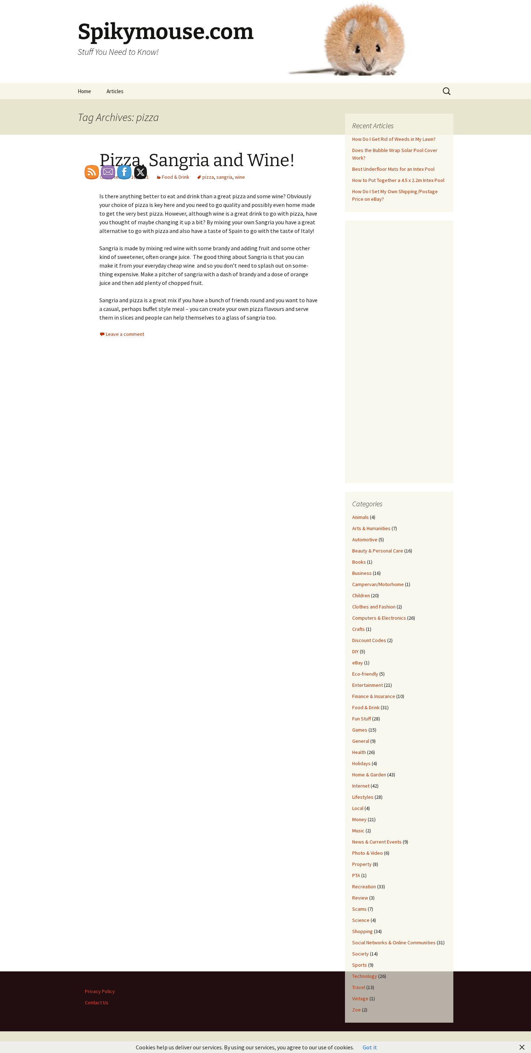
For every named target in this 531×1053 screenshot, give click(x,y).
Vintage (360, 998)
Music (358, 830)
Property (362, 864)
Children (361, 595)
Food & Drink (175, 177)
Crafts (358, 629)
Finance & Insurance (373, 696)
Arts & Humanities (371, 528)
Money (359, 819)
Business (362, 573)
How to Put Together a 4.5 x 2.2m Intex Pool (398, 180)
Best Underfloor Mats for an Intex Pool (393, 169)
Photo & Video (367, 853)
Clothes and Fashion (374, 606)
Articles (115, 91)
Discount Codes (369, 640)
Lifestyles (363, 797)
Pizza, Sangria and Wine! (197, 160)
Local (357, 808)
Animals (360, 517)
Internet (361, 786)
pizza (208, 177)
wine (240, 177)
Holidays (361, 763)
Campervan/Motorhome (378, 584)
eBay (357, 662)
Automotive (364, 539)
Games (359, 730)
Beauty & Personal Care (377, 550)
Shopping (362, 931)
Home (84, 91)
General (360, 741)
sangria (224, 177)
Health (359, 752)
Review (360, 897)
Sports (359, 965)
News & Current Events (377, 841)
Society (360, 953)
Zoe (356, 1009)
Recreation (364, 886)
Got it (370, 1047)
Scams (359, 909)
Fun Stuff (361, 718)
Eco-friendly (365, 674)
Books (359, 562)
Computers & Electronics (379, 618)
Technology (364, 976)
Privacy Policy (100, 991)
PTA (356, 875)
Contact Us (96, 1002)
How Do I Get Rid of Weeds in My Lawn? (394, 139)
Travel (358, 987)
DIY (355, 651)
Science (361, 920)
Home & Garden (369, 774)
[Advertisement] (399, 351)
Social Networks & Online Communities (394, 942)
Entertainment (367, 685)
